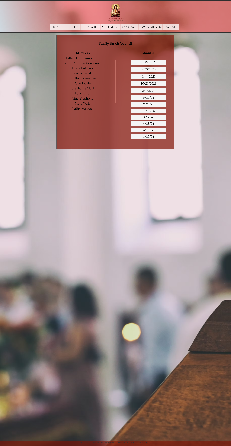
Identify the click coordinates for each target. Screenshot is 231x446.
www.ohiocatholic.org (138, 442)
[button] (150, 27)
